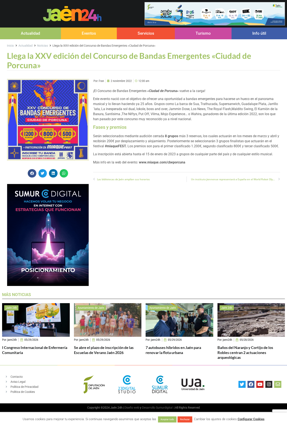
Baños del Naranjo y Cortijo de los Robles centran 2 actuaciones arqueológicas (245, 352)
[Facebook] (251, 384)
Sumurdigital (164, 407)
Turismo (203, 33)
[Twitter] (242, 384)
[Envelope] (277, 384)
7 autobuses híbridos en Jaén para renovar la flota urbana (173, 350)
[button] (32, 173)
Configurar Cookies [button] (251, 419)
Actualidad (30, 33)
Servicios (146, 33)
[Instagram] (269, 384)
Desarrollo (148, 407)
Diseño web (131, 407)
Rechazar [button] (185, 419)
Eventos (89, 33)
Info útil (259, 33)
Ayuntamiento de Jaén (91, 307)
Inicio (10, 45)
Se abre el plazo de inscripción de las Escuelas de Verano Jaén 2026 (104, 350)
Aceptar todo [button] (167, 419)
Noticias (42, 45)
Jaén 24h (11, 307)
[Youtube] (259, 384)
